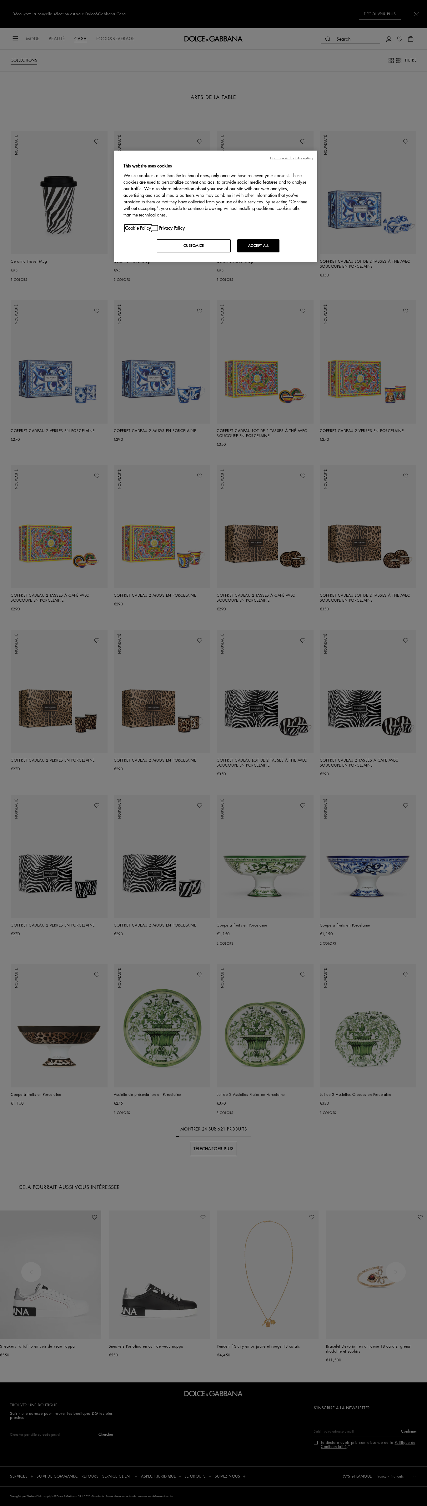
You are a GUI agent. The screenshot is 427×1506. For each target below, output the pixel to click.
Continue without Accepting (291, 158)
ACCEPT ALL (258, 245)
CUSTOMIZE (193, 245)
